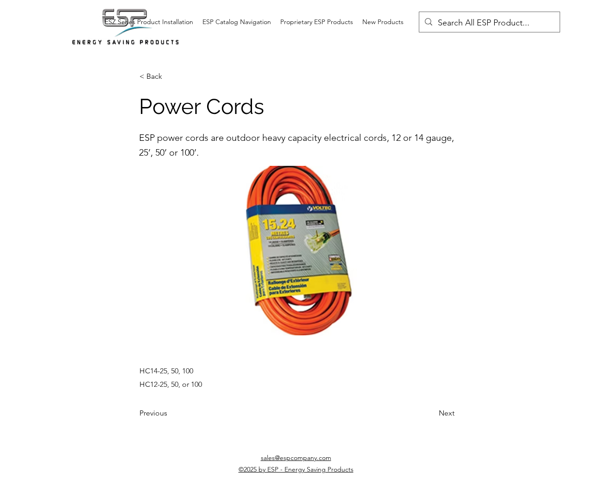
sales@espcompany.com (296, 458)
